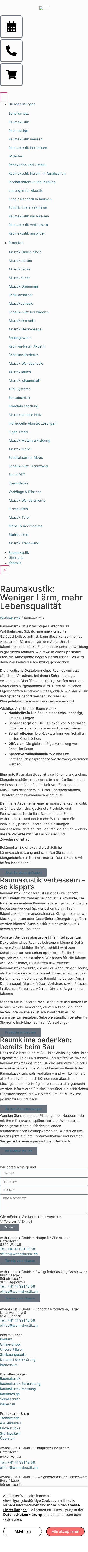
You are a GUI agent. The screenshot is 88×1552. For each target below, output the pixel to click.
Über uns (16, 557)
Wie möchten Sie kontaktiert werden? (30, 1216)
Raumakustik (19, 552)
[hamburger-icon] (3, 96)
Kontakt (15, 563)
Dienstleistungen (22, 104)
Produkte (16, 243)
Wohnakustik (10, 618)
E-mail (27, 1221)
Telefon (10, 1221)
